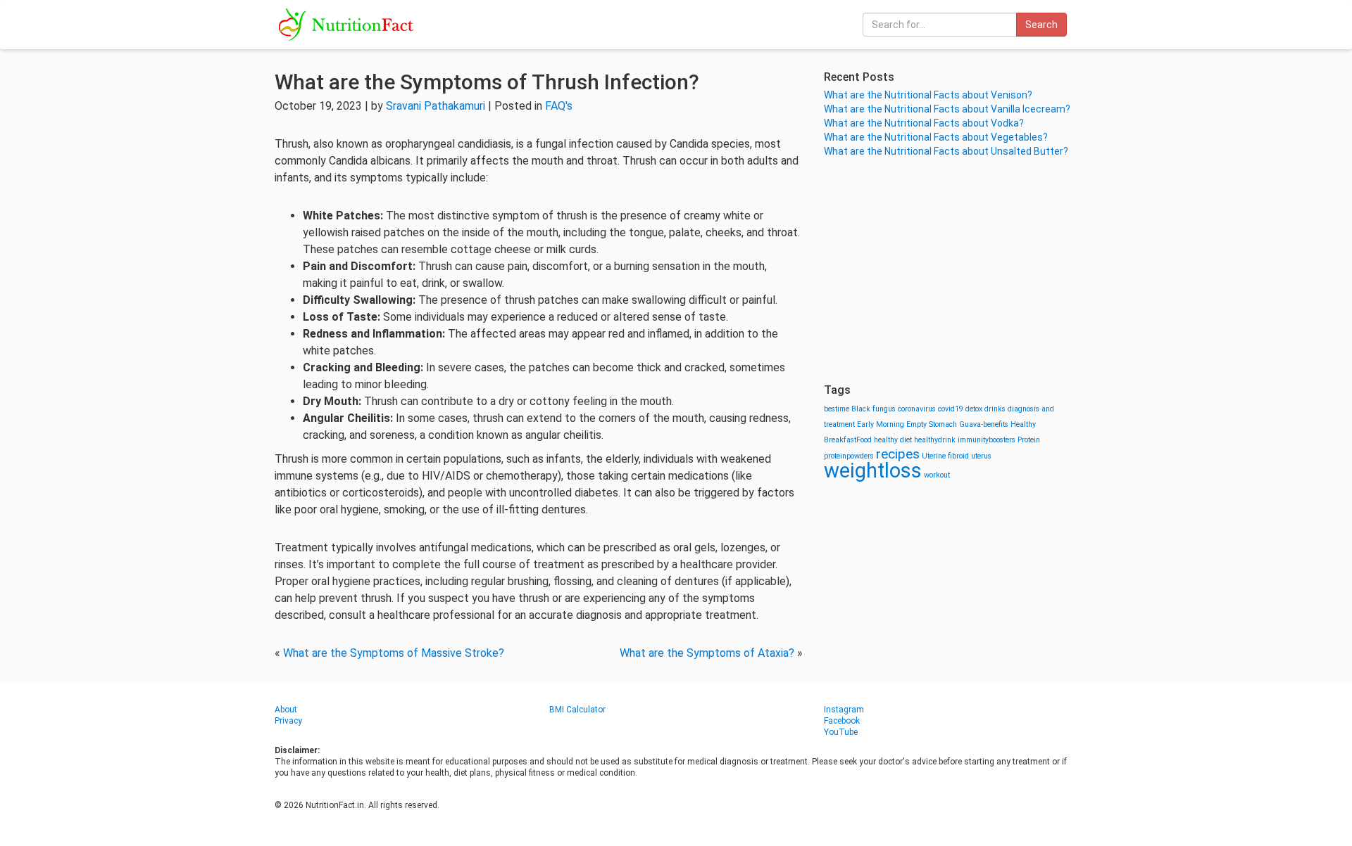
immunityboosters (986, 439)
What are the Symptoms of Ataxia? (707, 653)
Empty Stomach (931, 424)
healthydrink (935, 439)
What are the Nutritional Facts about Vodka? (924, 123)
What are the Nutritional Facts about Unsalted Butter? (946, 151)
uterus (981, 456)
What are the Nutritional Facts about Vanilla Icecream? (947, 109)
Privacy (288, 721)
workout (937, 475)
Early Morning (880, 424)
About (286, 709)
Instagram (844, 709)
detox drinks (985, 409)
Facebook (842, 721)
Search (1041, 24)
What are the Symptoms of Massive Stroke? (393, 653)
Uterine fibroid (945, 456)
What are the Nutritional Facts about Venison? (928, 95)
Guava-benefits (983, 424)
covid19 (950, 409)
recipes (898, 454)
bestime (836, 409)
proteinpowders (849, 456)
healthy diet (893, 439)
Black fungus (873, 409)
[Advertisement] (950, 270)
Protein (1029, 439)
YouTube (841, 732)
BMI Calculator (577, 709)
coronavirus (917, 409)
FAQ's (558, 106)
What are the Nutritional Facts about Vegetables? (936, 137)
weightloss (873, 470)
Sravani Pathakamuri (435, 106)
